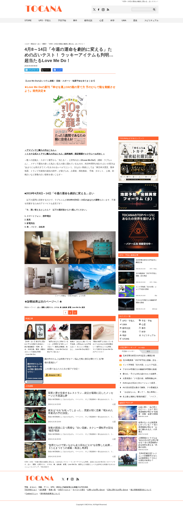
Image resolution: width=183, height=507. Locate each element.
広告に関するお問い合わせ (117, 490)
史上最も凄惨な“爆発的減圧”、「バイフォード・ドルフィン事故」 (140, 396)
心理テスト (49, 307)
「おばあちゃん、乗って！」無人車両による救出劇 (140, 392)
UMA (124, 324)
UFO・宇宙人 (128, 321)
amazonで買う (53, 375)
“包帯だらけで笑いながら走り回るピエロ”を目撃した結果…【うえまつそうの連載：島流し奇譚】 (80, 446)
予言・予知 (147, 321)
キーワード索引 (79, 490)
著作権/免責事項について (50, 494)
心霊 (144, 324)
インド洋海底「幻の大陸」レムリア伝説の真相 (140, 365)
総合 (148, 351)
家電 (69, 307)
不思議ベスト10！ (128, 351)
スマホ (56, 307)
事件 (144, 328)
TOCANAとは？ (31, 490)
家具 (83, 307)
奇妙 (124, 335)
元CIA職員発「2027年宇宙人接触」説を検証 (140, 360)
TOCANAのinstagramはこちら (103, 9)
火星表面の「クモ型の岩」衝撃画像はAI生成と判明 (140, 378)
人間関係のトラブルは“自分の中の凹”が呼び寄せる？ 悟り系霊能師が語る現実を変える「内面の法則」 (148, 442)
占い (39, 307)
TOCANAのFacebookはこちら (98, 9)
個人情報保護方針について (140, 490)
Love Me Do (76, 307)
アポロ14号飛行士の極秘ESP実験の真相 (140, 369)
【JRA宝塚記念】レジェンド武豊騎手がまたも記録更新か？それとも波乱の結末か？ (147, 456)
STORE (125, 339)
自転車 (64, 307)
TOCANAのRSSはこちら (108, 9)
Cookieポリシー (32, 494)
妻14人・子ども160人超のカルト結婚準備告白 (140, 374)
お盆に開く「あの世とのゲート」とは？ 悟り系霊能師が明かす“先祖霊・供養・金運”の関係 (148, 410)
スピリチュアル (149, 335)
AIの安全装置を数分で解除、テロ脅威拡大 (140, 387)
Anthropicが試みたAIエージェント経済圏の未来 (140, 383)
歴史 (124, 332)
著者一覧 (52, 490)
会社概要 (42, 490)
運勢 (43, 307)
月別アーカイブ (64, 490)
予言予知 (62, 20)
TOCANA (44, 9)
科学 (144, 332)
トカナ (27, 44)
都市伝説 (126, 328)
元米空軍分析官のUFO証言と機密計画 (139, 356)
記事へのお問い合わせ (96, 490)
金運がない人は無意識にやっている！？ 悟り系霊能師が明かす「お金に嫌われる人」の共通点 (148, 427)
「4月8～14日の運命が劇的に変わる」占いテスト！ (66, 44)
